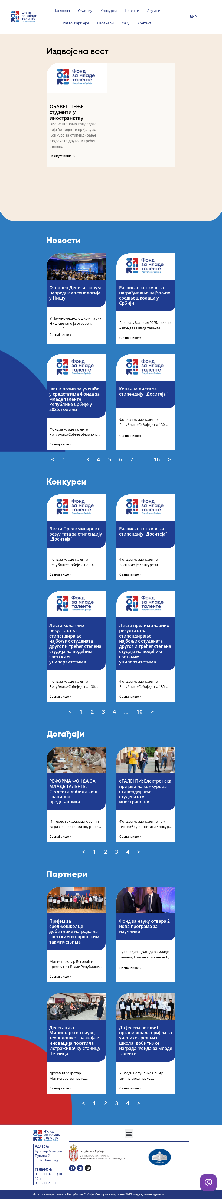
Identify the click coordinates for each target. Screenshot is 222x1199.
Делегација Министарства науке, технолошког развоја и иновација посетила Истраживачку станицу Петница (74, 1040)
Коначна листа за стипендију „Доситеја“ (143, 391)
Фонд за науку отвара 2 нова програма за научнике (144, 926)
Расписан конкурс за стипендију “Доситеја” (143, 531)
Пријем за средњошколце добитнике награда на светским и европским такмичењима (74, 931)
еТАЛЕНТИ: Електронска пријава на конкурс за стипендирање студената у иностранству (145, 791)
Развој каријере (76, 23)
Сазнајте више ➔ (62, 156)
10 (140, 711)
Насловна (62, 10)
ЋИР (193, 16)
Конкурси (108, 10)
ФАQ (125, 23)
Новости (132, 10)
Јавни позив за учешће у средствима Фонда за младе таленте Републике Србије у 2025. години (74, 399)
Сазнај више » (60, 335)
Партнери (105, 23)
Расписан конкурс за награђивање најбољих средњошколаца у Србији (144, 295)
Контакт (144, 23)
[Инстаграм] (88, 1168)
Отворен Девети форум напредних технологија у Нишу (75, 293)
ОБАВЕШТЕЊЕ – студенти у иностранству (68, 112)
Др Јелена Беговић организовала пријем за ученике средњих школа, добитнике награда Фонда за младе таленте (145, 1040)
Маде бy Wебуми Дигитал (148, 1194)
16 (157, 459)
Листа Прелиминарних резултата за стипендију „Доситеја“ (75, 534)
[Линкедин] (80, 1168)
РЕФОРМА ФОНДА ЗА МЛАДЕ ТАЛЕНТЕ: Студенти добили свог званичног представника (73, 791)
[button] (129, 1133)
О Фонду (85, 10)
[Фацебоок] (72, 1168)
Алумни (153, 10)
